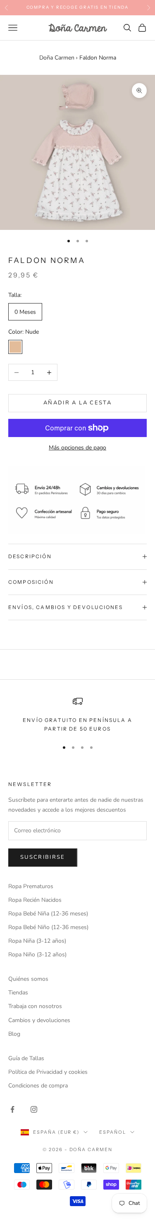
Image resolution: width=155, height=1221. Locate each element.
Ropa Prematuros (30, 886)
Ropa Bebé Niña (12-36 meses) (48, 914)
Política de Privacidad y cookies (48, 1072)
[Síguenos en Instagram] (34, 1109)
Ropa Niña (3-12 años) (37, 941)
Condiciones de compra (38, 1086)
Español (112, 1132)
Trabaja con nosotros (35, 1006)
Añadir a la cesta (77, 402)
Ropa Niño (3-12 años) (37, 954)
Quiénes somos (28, 979)
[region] (77, 714)
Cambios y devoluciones (39, 1020)
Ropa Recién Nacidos (35, 900)
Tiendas (18, 992)
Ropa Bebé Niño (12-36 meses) (48, 927)
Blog (14, 1034)
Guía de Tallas (26, 1058)
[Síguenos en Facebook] (12, 1109)
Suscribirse (42, 857)
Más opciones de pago (77, 448)
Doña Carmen (56, 58)
